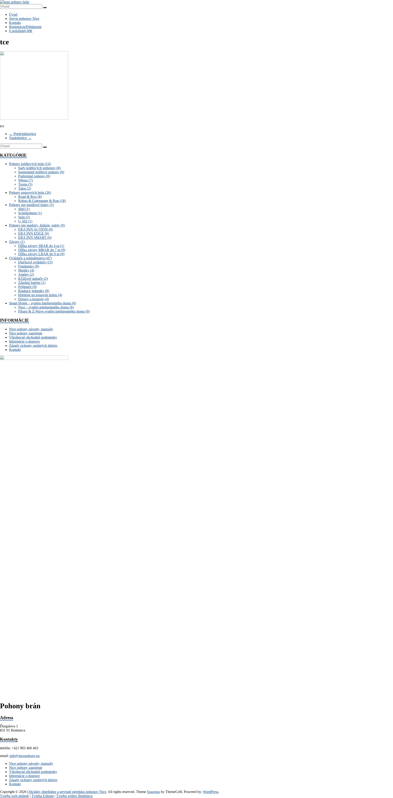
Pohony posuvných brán (30, 192)
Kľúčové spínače (33, 278)
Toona (25, 184)
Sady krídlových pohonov (39, 168)
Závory (17, 242)
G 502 (25, 221)
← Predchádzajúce (22, 134)
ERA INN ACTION (35, 229)
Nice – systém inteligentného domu (46, 307)
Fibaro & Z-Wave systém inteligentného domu (54, 311)
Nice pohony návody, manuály (31, 329)
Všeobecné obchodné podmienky (33, 337)
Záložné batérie (31, 283)
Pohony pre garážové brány (31, 205)
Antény (26, 274)
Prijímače (27, 287)
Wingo (25, 180)
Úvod (13, 14)
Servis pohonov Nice (24, 18)
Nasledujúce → (20, 138)
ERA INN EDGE (33, 233)
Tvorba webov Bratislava (74, 796)
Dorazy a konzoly (33, 299)
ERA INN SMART (34, 238)
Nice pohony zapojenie (25, 333)
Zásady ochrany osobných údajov (33, 345)
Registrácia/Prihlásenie (25, 27)
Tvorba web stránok (14, 796)
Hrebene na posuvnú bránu (40, 295)
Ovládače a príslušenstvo (30, 258)
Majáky (26, 270)
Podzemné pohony (34, 176)
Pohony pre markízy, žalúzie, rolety (37, 225)
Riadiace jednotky (33, 291)
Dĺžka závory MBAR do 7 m (41, 250)
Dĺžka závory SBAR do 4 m (41, 246)
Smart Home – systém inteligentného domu (42, 303)
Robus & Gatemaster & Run (42, 201)
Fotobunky (28, 266)
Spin (24, 217)
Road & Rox (30, 197)
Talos (24, 188)
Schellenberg (30, 213)
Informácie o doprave (24, 341)
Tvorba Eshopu (42, 796)
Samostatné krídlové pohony (41, 172)
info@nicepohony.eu (25, 756)
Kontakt (15, 23)
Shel (24, 209)
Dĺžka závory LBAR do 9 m (41, 254)
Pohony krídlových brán (30, 164)
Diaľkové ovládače (35, 262)
